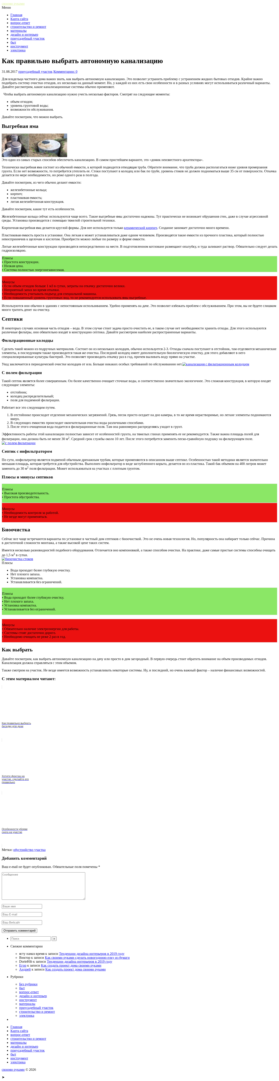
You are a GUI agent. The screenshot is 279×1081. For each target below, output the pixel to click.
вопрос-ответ (20, 23)
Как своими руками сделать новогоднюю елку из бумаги (87, 957)
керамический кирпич (140, 228)
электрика (18, 50)
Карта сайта (19, 19)
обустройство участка (29, 850)
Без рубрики (28, 984)
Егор (22, 965)
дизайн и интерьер (24, 34)
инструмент (19, 46)
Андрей (25, 969)
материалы (18, 30)
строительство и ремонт (28, 27)
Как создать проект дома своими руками (71, 965)
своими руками (13, 3)
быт (13, 42)
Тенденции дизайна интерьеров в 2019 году (91, 954)
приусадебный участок (27, 38)
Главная (16, 15)
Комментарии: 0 (65, 71)
